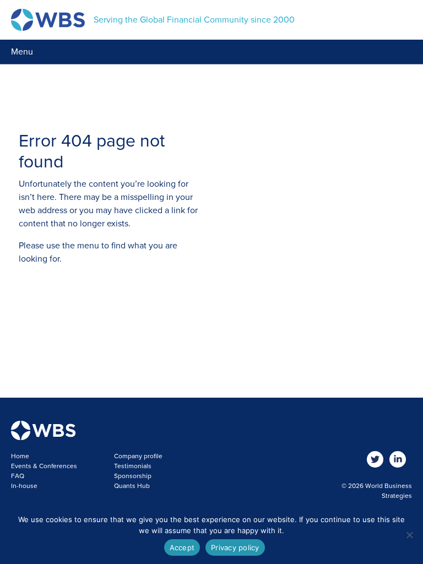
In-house (24, 486)
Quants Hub (132, 486)
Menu (22, 51)
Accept (182, 547)
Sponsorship (132, 476)
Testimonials (132, 466)
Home (20, 456)
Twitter (375, 459)
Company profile (138, 456)
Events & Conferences (44, 466)
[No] (409, 534)
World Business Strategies (48, 20)
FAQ (17, 476)
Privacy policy (235, 547)
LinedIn (397, 459)
